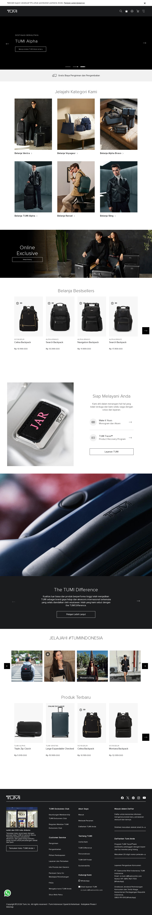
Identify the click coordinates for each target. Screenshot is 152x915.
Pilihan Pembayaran (57, 855)
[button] (68, 66)
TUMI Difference (85, 848)
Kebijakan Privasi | (88, 904)
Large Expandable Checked (60, 748)
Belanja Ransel (65, 216)
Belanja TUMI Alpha (25, 216)
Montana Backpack (118, 748)
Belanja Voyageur (66, 153)
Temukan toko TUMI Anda (21, 848)
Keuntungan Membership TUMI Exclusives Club (59, 816)
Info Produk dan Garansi (59, 867)
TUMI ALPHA (19, 746)
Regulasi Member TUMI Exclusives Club (59, 826)
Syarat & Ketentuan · (72, 904)
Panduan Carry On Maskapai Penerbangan (59, 875)
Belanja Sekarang (27, 259)
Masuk (81, 815)
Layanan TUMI (111, 452)
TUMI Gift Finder (85, 860)
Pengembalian (55, 849)
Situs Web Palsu (56, 895)
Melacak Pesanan (85, 821)
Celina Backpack (22, 342)
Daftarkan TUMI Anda (87, 827)
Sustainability (84, 866)
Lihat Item (28, 329)
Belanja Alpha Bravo (110, 153)
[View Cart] (137, 11)
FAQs (51, 883)
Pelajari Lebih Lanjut (76, 614)
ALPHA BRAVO (52, 339)
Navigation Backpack (88, 342)
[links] (112, 422)
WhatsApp (85, 881)
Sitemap (10, 907)
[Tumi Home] (12, 11)
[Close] (144, 3)
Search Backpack (54, 342)
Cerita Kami (83, 842)
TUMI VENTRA (52, 746)
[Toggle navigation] (143, 11)
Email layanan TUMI (89, 887)
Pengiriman (53, 843)
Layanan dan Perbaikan (58, 861)
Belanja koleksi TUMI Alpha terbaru (31, 49)
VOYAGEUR (19, 339)
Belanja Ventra (22, 153)
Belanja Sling (106, 216)
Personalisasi (84, 854)
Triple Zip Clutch (22, 748)
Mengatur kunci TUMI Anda (60, 889)
